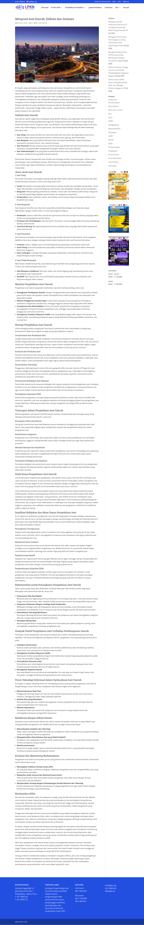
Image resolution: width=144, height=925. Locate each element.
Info (116, 8)
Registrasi (126, 1)
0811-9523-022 (81, 891)
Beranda (45, 8)
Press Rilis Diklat (114, 158)
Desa (110, 117)
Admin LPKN (23, 23)
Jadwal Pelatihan (95, 8)
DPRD (110, 121)
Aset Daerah (43, 23)
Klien (119, 1)
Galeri (114, 1)
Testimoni (108, 8)
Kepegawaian (113, 125)
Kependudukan (114, 128)
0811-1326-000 (81, 898)
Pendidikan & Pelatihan (74, 8)
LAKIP (110, 136)
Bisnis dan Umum (115, 110)
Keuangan (112, 132)
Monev (111, 140)
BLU (110, 114)
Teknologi (112, 166)
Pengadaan (112, 151)
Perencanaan (113, 154)
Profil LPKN (55, 8)
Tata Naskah (113, 162)
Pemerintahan (114, 147)
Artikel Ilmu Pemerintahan (102, 1)
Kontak (126, 8)
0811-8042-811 (81, 901)
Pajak (110, 143)
